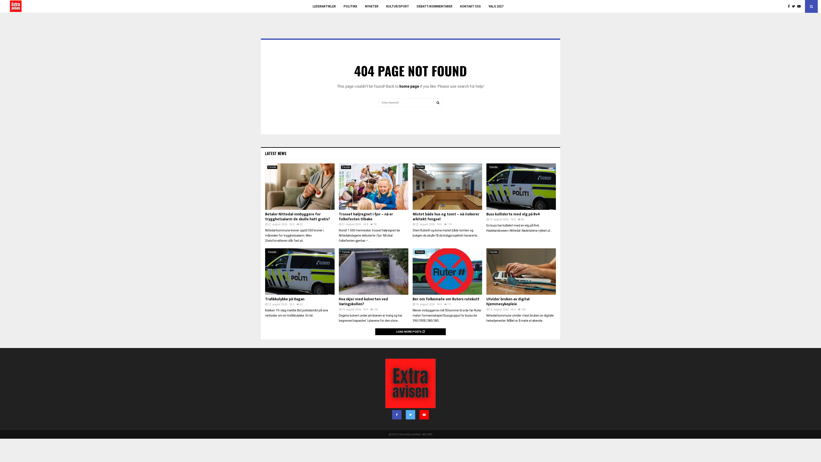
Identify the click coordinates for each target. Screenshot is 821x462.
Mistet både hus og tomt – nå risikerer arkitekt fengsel (446, 216)
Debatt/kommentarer (434, 6)
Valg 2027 (496, 6)
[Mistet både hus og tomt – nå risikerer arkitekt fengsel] (447, 186)
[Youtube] (800, 6)
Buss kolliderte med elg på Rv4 (513, 214)
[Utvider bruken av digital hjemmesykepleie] (521, 271)
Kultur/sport (397, 6)
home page (409, 86)
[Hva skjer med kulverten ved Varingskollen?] (373, 271)
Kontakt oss (470, 6)
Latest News (275, 153)
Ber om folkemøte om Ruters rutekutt (446, 299)
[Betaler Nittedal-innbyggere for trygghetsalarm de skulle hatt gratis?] (300, 186)
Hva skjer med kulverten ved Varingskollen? (363, 301)
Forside (272, 167)
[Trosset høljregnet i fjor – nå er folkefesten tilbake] (373, 186)
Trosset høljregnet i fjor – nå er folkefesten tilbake (366, 216)
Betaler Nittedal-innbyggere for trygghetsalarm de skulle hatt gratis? (297, 216)
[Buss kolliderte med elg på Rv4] (521, 186)
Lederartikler (324, 6)
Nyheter (371, 6)
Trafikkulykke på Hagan (284, 299)
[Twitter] (794, 6)
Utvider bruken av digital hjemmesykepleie (508, 301)
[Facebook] (790, 6)
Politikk (350, 6)
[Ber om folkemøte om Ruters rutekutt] (447, 271)
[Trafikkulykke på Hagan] (300, 271)
